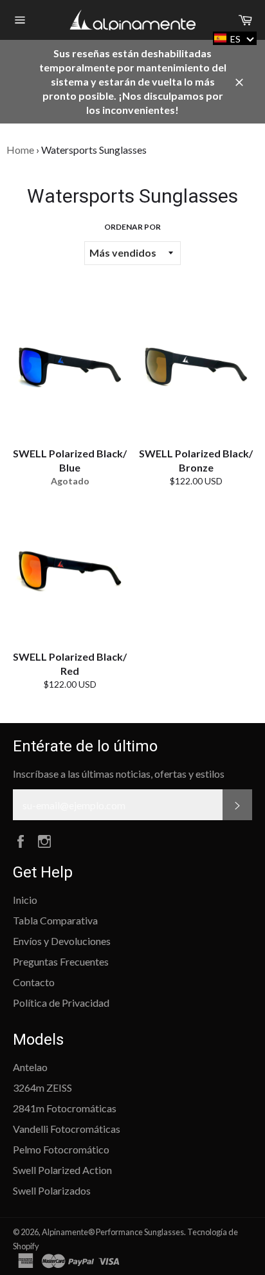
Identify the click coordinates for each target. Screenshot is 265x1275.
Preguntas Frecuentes (61, 961)
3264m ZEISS (42, 1087)
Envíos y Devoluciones (62, 941)
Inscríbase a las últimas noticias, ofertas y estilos (118, 773)
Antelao (30, 1067)
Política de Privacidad (61, 1002)
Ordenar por (132, 227)
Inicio (25, 900)
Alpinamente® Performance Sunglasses (113, 1232)
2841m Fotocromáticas (64, 1108)
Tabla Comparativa (55, 920)
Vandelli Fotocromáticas (66, 1129)
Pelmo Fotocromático (61, 1149)
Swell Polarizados (52, 1190)
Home (20, 149)
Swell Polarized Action (62, 1170)
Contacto (34, 982)
